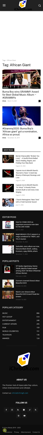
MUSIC (5, 124)
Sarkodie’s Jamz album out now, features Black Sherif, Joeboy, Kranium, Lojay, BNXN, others (27, 248)
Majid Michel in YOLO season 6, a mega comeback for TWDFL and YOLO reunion (28, 236)
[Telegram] (24, 410)
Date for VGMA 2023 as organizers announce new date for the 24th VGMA (27, 224)
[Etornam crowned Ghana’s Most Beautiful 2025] (8, 284)
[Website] (18, 415)
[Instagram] (12, 410)
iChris (4, 101)
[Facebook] (6, 410)
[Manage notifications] (5, 430)
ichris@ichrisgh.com (20, 393)
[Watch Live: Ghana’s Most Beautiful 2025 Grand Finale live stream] (8, 295)
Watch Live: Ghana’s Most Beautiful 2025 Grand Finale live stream (27, 294)
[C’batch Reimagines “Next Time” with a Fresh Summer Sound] (8, 203)
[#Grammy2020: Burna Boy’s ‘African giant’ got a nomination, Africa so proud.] (21, 116)
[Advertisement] (21, 35)
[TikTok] (29, 410)
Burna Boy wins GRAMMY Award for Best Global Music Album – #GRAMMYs (20, 94)
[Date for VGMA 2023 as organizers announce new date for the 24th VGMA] (8, 225)
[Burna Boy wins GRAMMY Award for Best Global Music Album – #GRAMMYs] (21, 79)
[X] (35, 410)
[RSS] (18, 410)
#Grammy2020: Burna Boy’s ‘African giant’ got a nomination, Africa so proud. (19, 131)
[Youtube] (24, 415)
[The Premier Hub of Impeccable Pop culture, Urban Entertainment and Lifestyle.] (21, 361)
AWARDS (5, 87)
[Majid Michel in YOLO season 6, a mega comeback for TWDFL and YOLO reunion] (8, 237)
